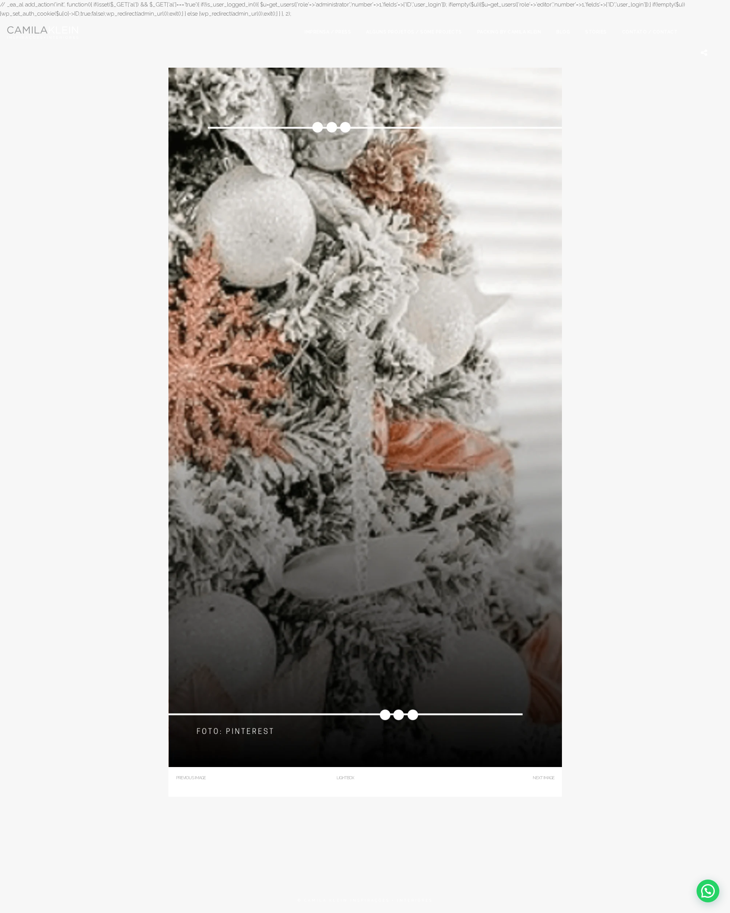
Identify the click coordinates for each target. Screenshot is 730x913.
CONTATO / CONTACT (650, 32)
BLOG (563, 32)
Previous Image (191, 777)
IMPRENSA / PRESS (328, 32)
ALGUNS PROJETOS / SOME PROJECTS (414, 32)
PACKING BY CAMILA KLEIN (509, 32)
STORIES (596, 32)
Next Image (543, 777)
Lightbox (345, 777)
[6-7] (365, 765)
